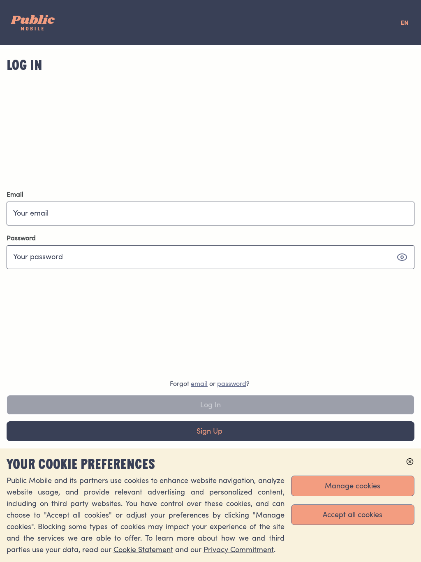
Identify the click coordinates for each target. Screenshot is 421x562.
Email (15, 194)
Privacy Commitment (239, 549)
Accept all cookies (352, 514)
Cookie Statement (143, 549)
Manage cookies (352, 485)
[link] (199, 383)
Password (21, 238)
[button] (402, 257)
